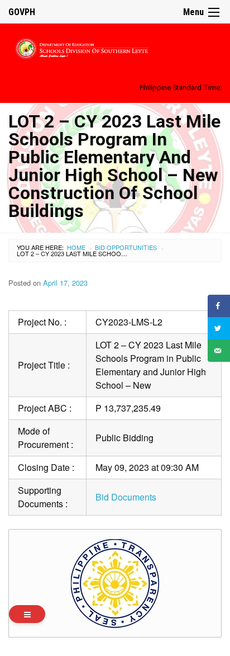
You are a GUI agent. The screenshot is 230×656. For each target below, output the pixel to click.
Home (76, 247)
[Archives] (27, 614)
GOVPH (21, 12)
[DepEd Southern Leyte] (115, 46)
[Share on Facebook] (219, 306)
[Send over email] (219, 350)
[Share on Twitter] (219, 328)
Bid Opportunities (126, 247)
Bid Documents (125, 496)
